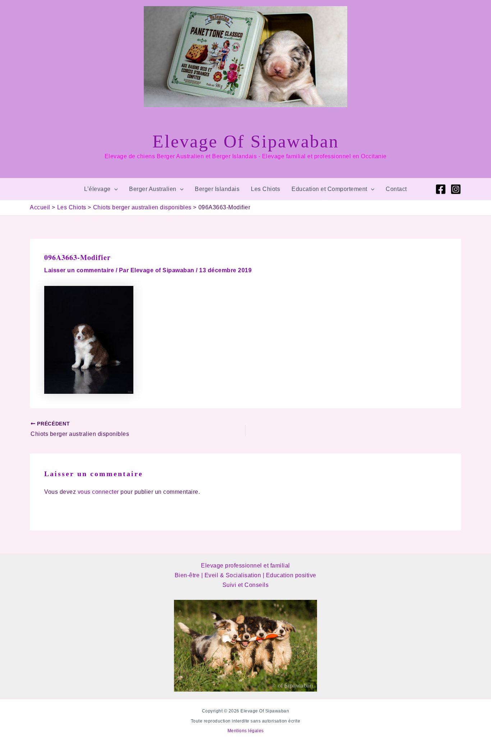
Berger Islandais (217, 189)
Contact (396, 189)
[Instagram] (455, 189)
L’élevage (97, 189)
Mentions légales (246, 730)
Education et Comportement (329, 189)
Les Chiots (265, 189)
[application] (114, 189)
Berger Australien (152, 189)
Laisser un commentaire (79, 270)
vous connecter (98, 492)
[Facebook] (440, 189)
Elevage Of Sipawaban (245, 141)
